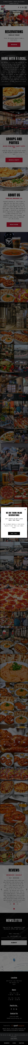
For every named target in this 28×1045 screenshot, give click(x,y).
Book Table (14, 533)
